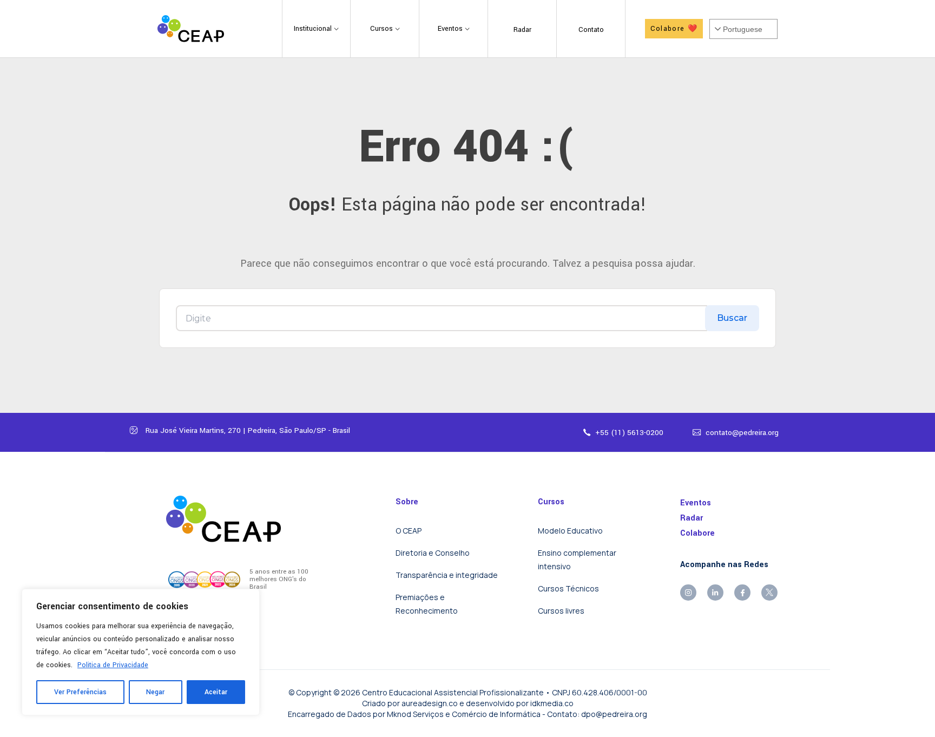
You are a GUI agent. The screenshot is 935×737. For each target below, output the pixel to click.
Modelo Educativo (570, 530)
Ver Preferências (80, 692)
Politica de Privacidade (112, 665)
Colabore (697, 533)
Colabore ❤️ (674, 29)
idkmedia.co (552, 703)
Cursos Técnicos (568, 588)
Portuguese (742, 29)
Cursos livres (561, 611)
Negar (155, 692)
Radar (691, 518)
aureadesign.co (429, 703)
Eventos (695, 503)
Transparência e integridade (447, 575)
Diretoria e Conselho (433, 553)
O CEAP (409, 530)
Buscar (732, 318)
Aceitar (216, 692)
